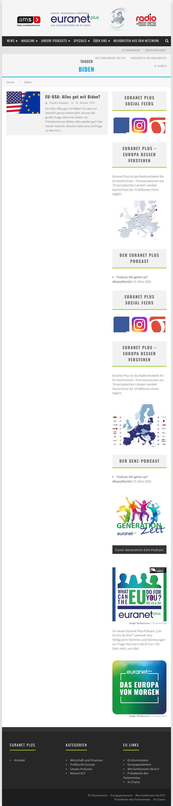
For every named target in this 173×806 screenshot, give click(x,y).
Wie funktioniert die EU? (110, 58)
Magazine (28, 40)
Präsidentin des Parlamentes (148, 58)
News (11, 40)
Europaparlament (155, 50)
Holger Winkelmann (139, 623)
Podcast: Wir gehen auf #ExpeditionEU (129, 279)
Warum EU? (78, 773)
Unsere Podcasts (54, 40)
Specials (80, 40)
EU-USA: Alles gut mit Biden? (72, 97)
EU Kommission (131, 50)
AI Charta (160, 66)
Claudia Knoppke (59, 102)
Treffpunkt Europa (82, 764)
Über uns (100, 40)
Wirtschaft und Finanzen (86, 760)
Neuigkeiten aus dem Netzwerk (136, 40)
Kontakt (19, 760)
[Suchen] (167, 40)
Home (10, 82)
